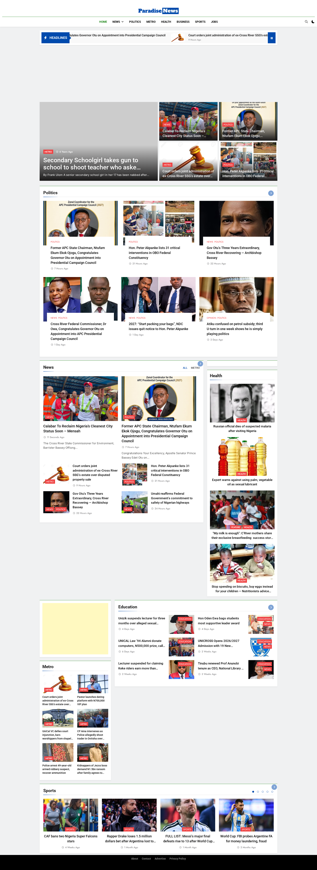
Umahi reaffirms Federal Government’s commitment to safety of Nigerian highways (172, 498)
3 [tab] (263, 792)
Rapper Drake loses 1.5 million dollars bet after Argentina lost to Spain (129, 841)
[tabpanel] (70, 824)
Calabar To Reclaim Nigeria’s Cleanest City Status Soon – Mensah (184, 136)
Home (103, 21)
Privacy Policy (178, 858)
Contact (146, 858)
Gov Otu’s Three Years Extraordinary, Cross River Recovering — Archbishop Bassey (234, 253)
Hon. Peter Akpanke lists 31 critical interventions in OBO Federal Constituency (248, 176)
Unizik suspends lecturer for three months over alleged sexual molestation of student (141, 623)
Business (183, 21)
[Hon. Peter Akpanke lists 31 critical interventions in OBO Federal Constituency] (262, 37)
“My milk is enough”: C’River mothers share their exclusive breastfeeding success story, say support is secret (242, 538)
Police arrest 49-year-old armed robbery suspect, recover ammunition (56, 769)
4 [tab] (267, 792)
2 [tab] (258, 792)
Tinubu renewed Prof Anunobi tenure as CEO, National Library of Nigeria (221, 668)
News (116, 21)
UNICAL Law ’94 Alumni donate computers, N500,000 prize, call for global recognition (140, 646)
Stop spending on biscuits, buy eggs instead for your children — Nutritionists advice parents (242, 591)
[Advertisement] (158, 72)
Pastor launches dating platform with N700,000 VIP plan (91, 700)
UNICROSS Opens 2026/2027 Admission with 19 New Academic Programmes (218, 646)
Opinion (211, 318)
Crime (48, 147)
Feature (235, 527)
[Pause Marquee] (272, 37)
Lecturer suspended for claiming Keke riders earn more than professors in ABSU (140, 668)
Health (166, 21)
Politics (135, 21)
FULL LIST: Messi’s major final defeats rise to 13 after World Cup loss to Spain (187, 841)
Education (185, 619)
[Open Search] (306, 21)
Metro (151, 21)
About (134, 858)
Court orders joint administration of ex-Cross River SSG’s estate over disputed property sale (190, 35)
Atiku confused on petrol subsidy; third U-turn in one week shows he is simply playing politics (235, 329)
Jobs (214, 21)
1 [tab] (253, 792)
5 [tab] (272, 792)
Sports (200, 21)
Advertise (160, 858)
